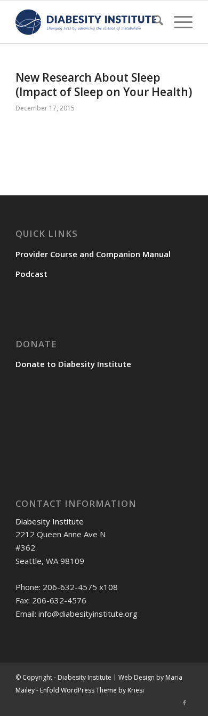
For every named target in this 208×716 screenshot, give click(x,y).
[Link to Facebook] (185, 703)
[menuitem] (152, 22)
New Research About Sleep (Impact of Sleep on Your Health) (103, 84)
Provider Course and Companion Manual (93, 254)
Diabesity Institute (49, 521)
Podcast (31, 273)
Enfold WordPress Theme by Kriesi (92, 690)
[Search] (152, 22)
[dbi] (86, 22)
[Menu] (178, 22)
